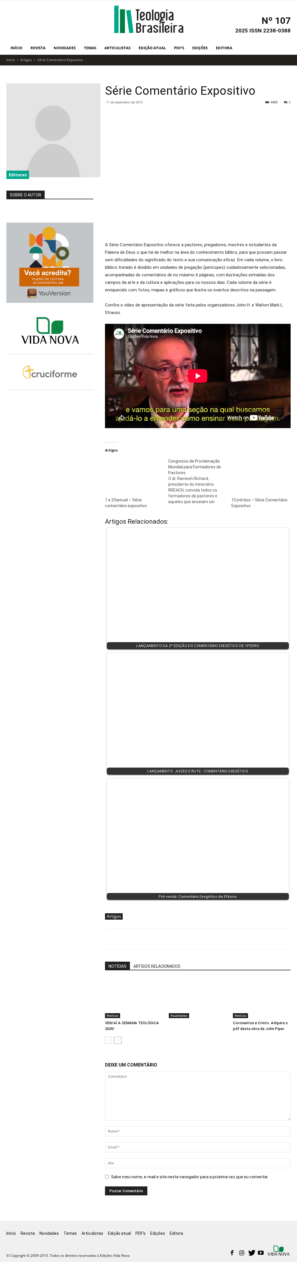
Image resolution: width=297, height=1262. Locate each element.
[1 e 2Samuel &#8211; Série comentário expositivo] (133, 474)
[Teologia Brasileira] (148, 19)
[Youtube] (261, 1253)
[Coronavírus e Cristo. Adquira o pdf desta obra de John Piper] (262, 998)
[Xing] (279, 1251)
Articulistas (117, 47)
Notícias (112, 1015)
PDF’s (179, 47)
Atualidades (179, 1015)
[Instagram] (242, 1253)
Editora (224, 47)
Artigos (26, 59)
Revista (38, 47)
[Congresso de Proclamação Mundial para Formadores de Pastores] (199, 481)
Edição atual (152, 47)
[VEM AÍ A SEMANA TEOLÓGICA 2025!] (134, 998)
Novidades (65, 47)
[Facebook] (232, 1253)
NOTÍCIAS (117, 966)
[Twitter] (251, 1253)
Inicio (10, 59)
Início (16, 47)
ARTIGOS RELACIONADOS (156, 966)
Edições (200, 47)
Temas (90, 47)
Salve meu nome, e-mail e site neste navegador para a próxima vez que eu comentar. (190, 1177)
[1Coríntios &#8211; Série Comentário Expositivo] (260, 474)
